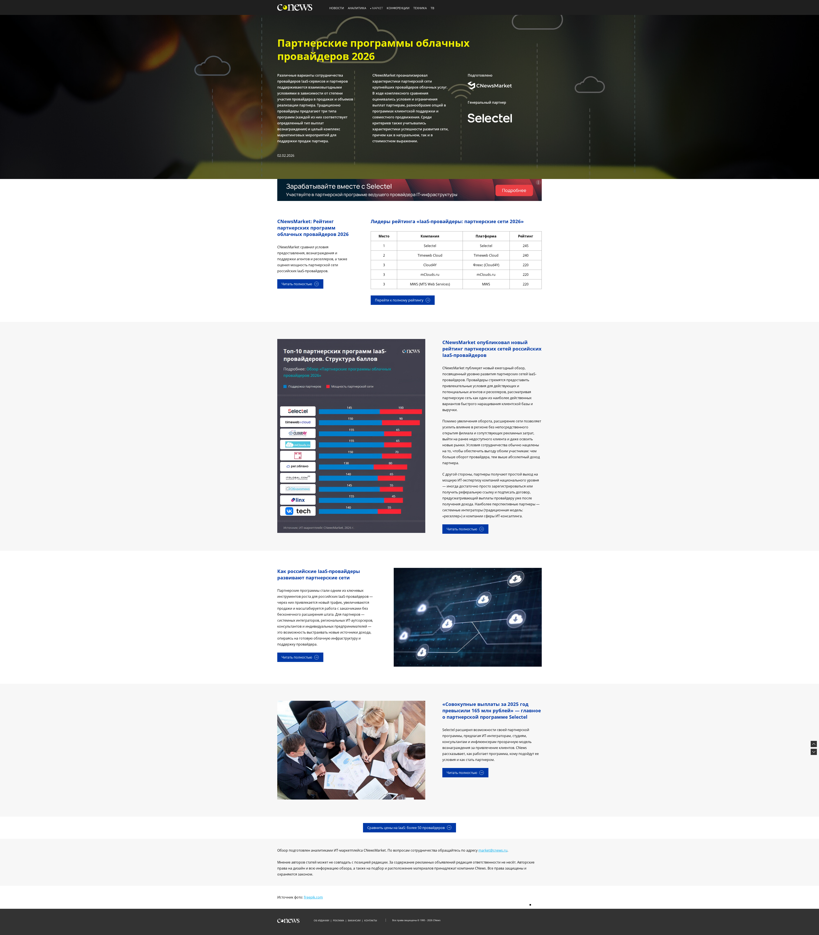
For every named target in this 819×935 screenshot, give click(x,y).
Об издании (321, 920)
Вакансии (354, 920)
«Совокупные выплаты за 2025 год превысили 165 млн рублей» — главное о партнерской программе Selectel (491, 710)
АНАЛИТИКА (357, 8)
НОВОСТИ (336, 8)
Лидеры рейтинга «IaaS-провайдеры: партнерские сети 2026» (447, 221)
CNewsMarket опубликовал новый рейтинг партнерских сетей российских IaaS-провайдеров (492, 348)
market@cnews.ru (492, 850)
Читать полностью (297, 284)
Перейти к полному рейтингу (399, 300)
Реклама (338, 920)
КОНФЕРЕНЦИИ (398, 8)
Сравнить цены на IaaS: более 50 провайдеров (406, 827)
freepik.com (313, 897)
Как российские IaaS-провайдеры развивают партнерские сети (318, 574)
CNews (436, 920)
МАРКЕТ (377, 8)
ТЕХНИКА (420, 8)
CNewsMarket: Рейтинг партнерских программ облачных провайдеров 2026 (313, 227)
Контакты (370, 920)
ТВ (432, 8)
